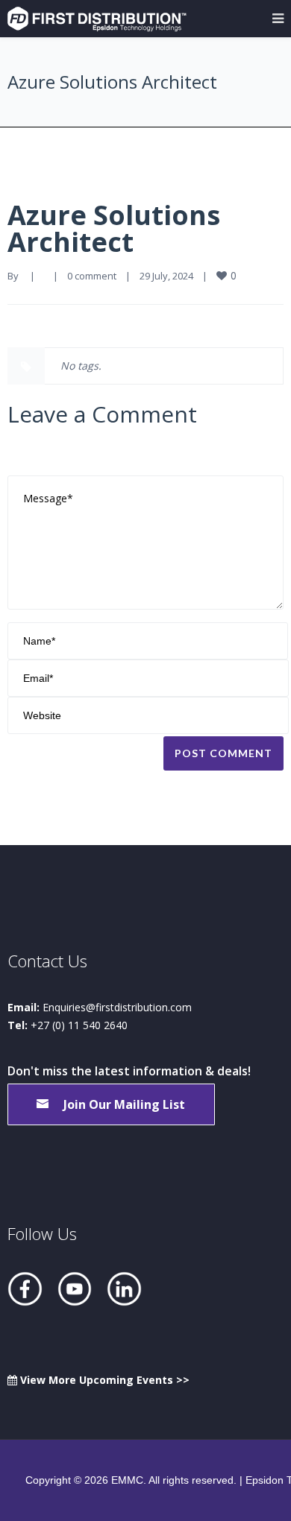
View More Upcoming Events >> (103, 1380)
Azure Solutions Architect (113, 228)
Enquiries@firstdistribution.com (117, 1007)
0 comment (91, 275)
